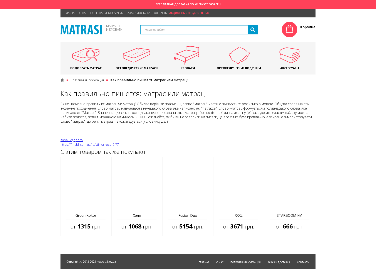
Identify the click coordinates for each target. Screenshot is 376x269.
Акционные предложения (189, 13)
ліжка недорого (71, 140)
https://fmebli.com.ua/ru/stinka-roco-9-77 (89, 144)
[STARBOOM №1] (289, 183)
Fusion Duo (187, 215)
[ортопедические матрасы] (81, 33)
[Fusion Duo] (188, 183)
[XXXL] (238, 183)
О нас (83, 13)
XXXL (239, 215)
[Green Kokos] (86, 183)
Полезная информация (107, 13)
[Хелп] (137, 183)
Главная (70, 13)
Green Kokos (86, 215)
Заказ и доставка (138, 13)
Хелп (137, 215)
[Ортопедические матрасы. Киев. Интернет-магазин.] (62, 80)
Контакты (160, 13)
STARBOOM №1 (290, 215)
